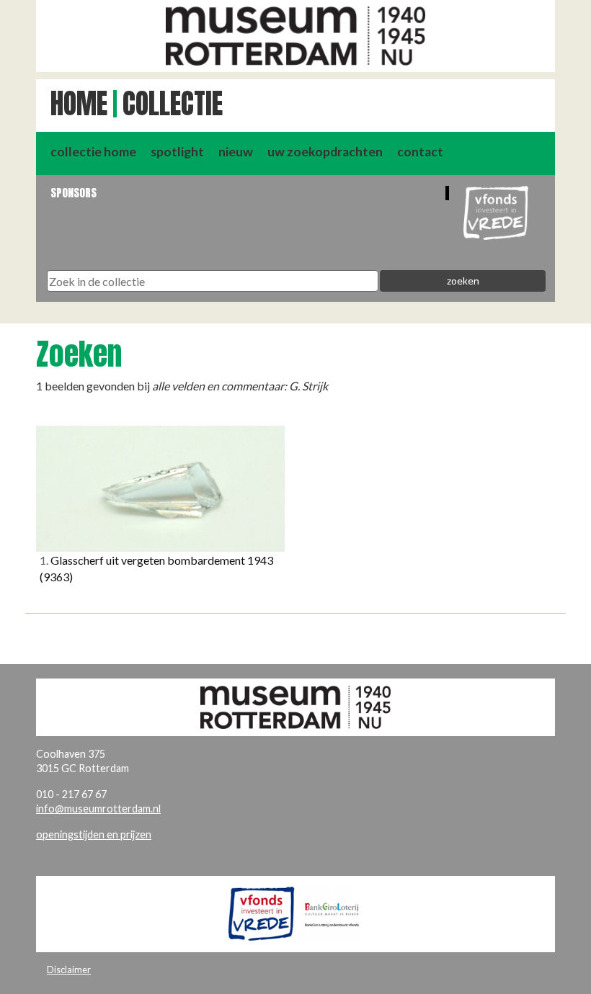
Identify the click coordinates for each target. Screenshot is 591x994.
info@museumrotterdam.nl (98, 808)
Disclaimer (69, 969)
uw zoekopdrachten (325, 151)
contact (420, 151)
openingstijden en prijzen (93, 834)
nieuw (235, 151)
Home (78, 104)
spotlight (177, 151)
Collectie (173, 104)
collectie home (93, 151)
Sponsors (73, 192)
